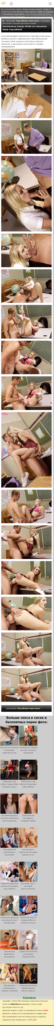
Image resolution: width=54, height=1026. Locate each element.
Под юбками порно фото (27, 21)
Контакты (29, 998)
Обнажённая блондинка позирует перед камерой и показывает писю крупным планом (28, 822)
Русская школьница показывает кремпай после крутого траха (9, 751)
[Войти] (11, 4)
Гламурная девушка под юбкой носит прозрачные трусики (9, 921)
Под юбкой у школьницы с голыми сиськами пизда (9, 989)
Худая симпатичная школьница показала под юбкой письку (28, 955)
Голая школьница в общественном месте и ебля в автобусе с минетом (28, 989)
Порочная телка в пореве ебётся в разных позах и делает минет (28, 921)
